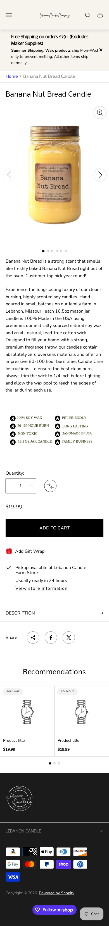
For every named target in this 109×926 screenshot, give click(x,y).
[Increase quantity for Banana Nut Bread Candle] (31, 486)
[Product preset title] (27, 712)
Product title (14, 740)
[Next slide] (100, 175)
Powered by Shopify (56, 893)
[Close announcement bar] (100, 49)
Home (12, 76)
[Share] (33, 637)
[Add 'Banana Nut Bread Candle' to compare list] (50, 486)
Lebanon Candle (23, 831)
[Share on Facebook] (51, 637)
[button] (43, 251)
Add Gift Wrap (29, 551)
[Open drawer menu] (9, 15)
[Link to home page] (20, 799)
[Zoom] (100, 112)
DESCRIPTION (20, 613)
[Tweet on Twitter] (69, 637)
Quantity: (15, 473)
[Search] (88, 15)
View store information (41, 588)
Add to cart (54, 528)
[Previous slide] (9, 175)
